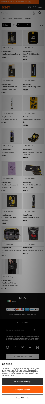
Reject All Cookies (23, 398)
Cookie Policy (9, 375)
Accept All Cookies (22, 390)
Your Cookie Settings (22, 382)
